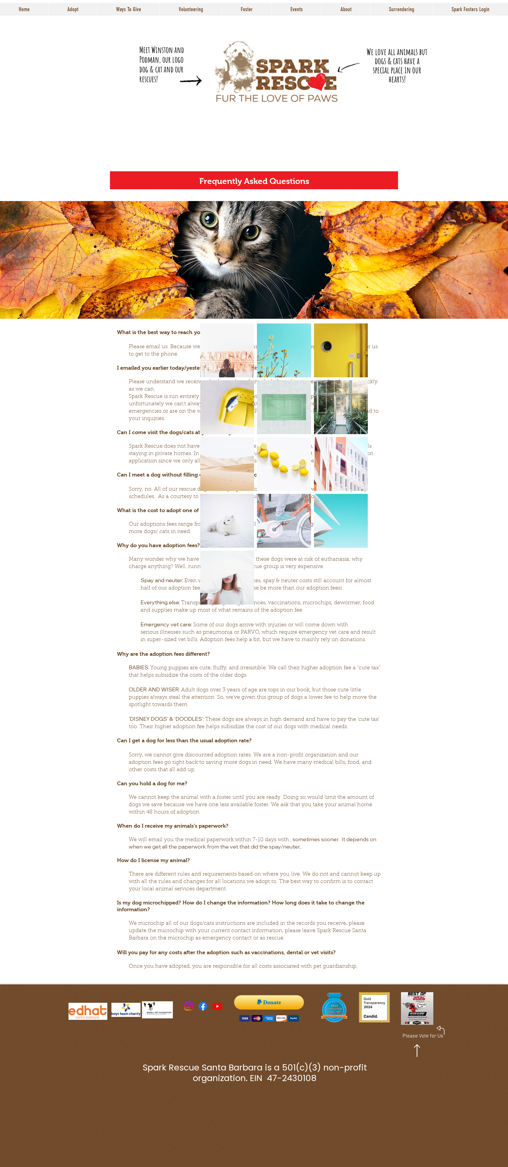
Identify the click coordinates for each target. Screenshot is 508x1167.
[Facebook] (203, 1006)
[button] (72, 9)
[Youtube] (217, 1006)
